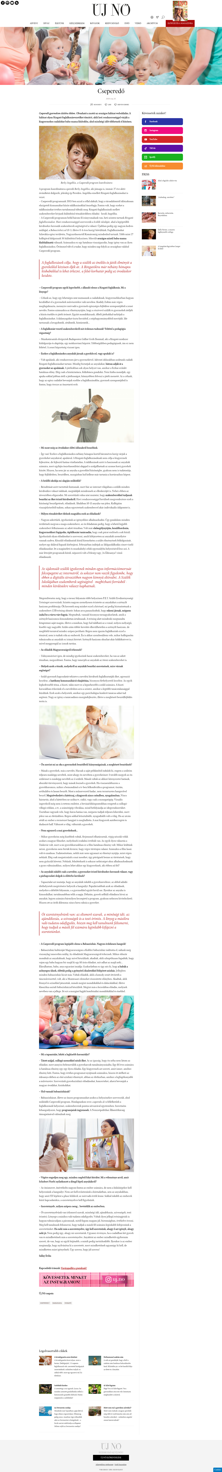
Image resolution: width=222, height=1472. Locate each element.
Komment (98, 105)
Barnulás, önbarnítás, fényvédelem (166, 214)
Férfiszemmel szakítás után (113, 1357)
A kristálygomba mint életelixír (65, 1357)
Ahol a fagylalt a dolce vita (167, 181)
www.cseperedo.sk (96, 1102)
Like (109, 105)
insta (7, 3)
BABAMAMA (57, 1303)
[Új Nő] (111, 10)
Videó (138, 23)
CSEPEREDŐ (45, 1303)
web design (103, 1470)
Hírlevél (157, 17)
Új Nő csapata (46, 1293)
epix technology (116, 1470)
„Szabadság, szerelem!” (166, 197)
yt (12, 3)
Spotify (152, 157)
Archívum (152, 23)
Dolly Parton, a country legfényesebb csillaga (166, 231)
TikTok (152, 148)
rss (17, 3)
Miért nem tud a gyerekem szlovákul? (117, 1408)
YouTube (153, 139)
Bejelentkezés (152, 17)
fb (3, 3)
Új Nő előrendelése (157, 166)
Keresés (163, 17)
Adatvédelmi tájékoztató (104, 1465)
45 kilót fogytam (109, 1386)
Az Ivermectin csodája (62, 1408)
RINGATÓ (68, 1303)
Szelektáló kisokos (60, 1386)
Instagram (154, 130)
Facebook (154, 122)
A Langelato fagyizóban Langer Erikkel (169, 248)
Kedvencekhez (123, 105)
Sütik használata (120, 1465)
